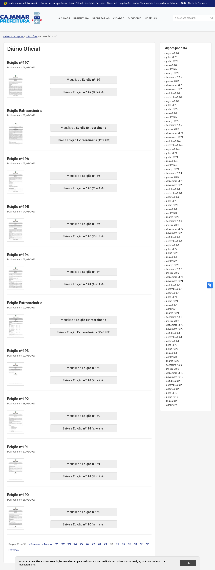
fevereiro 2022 (174, 269)
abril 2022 (171, 261)
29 (105, 544)
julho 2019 (171, 393)
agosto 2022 (173, 245)
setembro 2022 (174, 241)
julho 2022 (171, 249)
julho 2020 (171, 345)
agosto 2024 (173, 149)
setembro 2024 (174, 145)
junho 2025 (172, 109)
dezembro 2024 (174, 133)
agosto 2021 (173, 293)
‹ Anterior (47, 544)
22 (63, 544)
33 (129, 544)
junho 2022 (172, 253)
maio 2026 (172, 65)
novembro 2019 (174, 377)
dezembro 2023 (174, 181)
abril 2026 (171, 69)
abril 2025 (171, 117)
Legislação (125, 3)
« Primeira (34, 544)
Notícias (151, 18)
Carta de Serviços (197, 3)
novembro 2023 (174, 185)
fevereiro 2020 (174, 365)
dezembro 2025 (174, 85)
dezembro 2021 (174, 277)
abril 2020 (171, 357)
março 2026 (172, 73)
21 (57, 544)
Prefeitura (81, 18)
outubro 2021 (173, 285)
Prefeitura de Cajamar (21, 18)
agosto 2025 (173, 101)
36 (147, 544)
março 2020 (172, 361)
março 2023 (172, 217)
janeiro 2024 (172, 177)
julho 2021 (171, 297)
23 (69, 544)
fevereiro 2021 (174, 317)
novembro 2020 (174, 329)
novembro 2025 (174, 89)
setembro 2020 (174, 337)
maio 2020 (172, 353)
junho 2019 (172, 397)
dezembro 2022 (174, 229)
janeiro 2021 (172, 321)
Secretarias (101, 18)
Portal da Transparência (54, 3)
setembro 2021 (174, 289)
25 (81, 544)
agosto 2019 (173, 389)
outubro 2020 (173, 333)
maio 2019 (172, 401)
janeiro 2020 (172, 369)
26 (87, 544)
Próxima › (14, 550)
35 (141, 544)
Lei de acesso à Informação (23, 3)
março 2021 (172, 313)
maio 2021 (172, 305)
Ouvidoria (134, 18)
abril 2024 (171, 165)
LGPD (183, 3)
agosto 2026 (173, 53)
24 (75, 544)
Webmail (112, 3)
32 (123, 544)
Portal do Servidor (95, 3)
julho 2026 (171, 57)
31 (117, 544)
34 (135, 544)
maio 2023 (172, 209)
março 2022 (172, 265)
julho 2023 (171, 201)
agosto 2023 (173, 197)
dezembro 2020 (174, 325)
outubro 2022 (173, 237)
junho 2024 (172, 157)
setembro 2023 (174, 193)
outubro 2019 (173, 381)
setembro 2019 (174, 385)
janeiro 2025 (172, 129)
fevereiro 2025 (174, 125)
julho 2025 (171, 105)
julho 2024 (171, 153)
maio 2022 (172, 257)
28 (99, 544)
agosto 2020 (173, 341)
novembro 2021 (174, 281)
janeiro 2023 (172, 225)
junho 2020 (172, 349)
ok (188, 563)
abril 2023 (171, 213)
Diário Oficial (76, 3)
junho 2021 (172, 301)
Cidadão (118, 18)
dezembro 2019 (174, 373)
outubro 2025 (173, 93)
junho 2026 (172, 61)
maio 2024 (172, 161)
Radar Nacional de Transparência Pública (155, 3)
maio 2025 (172, 113)
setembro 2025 (174, 97)
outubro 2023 (173, 189)
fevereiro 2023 (174, 221)
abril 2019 (171, 405)
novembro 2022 (174, 233)
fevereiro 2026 (174, 77)
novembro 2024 (174, 137)
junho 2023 (172, 205)
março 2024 (172, 169)
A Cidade (64, 18)
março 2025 (172, 121)
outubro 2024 (173, 141)
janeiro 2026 (172, 81)
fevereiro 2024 (174, 173)
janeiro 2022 (172, 273)
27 (93, 544)
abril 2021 (171, 309)
